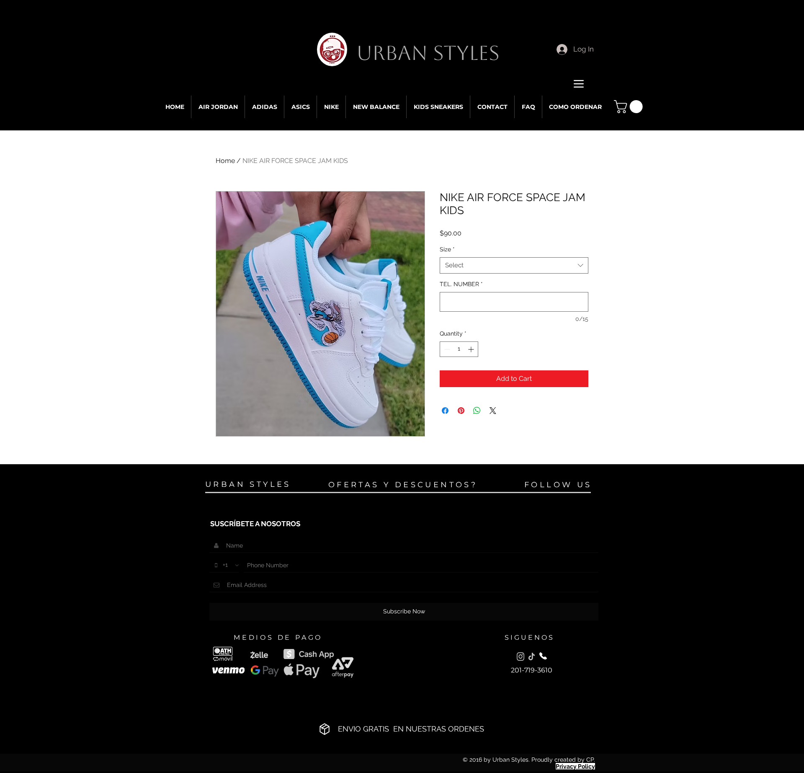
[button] (630, 106)
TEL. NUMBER (461, 284)
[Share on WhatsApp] (477, 411)
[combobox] (514, 265)
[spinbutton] (458, 349)
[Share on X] (493, 411)
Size (447, 249)
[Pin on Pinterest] (461, 411)
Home (225, 161)
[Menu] (578, 83)
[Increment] (471, 349)
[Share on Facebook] (445, 411)
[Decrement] (446, 349)
